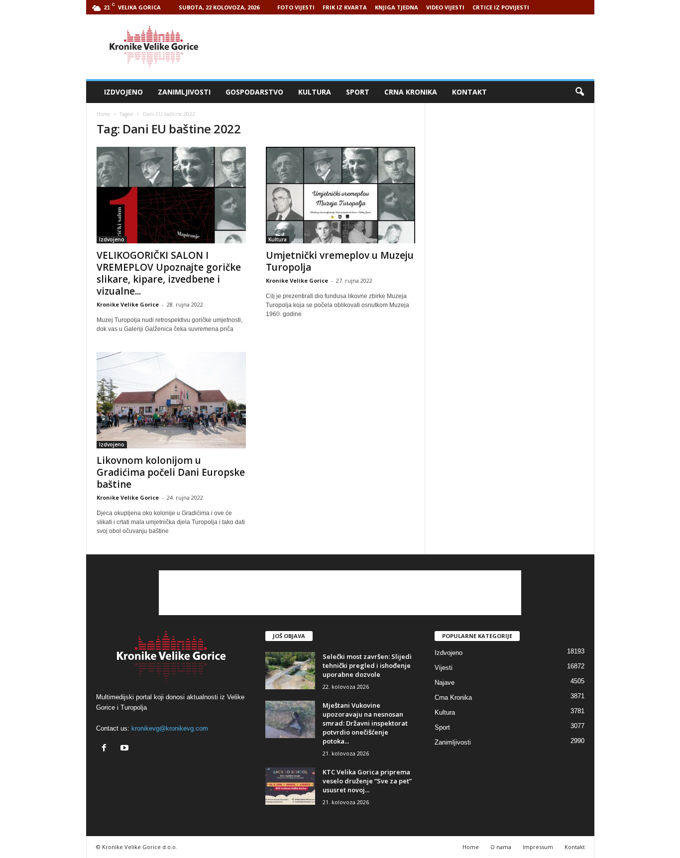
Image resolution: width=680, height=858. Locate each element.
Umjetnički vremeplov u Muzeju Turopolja (340, 261)
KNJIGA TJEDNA (396, 7)
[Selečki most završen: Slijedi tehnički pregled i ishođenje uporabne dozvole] (290, 670)
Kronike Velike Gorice (128, 304)
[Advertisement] (413, 46)
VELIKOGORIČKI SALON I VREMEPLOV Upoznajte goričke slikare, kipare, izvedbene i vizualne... (169, 273)
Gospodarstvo (254, 92)
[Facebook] (106, 748)
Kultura (314, 92)
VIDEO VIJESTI (445, 7)
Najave (444, 682)
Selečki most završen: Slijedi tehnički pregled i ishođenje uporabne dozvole (367, 665)
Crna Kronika (410, 92)
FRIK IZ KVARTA (345, 7)
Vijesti (444, 667)
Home (103, 113)
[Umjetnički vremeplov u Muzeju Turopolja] (340, 195)
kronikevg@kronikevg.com (169, 728)
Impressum (538, 847)
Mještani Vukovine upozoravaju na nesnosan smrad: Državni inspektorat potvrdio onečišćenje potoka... (365, 723)
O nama (500, 847)
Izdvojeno (123, 92)
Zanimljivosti (184, 92)
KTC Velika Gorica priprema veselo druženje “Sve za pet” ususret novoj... (367, 780)
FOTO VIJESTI (296, 7)
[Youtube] (125, 748)
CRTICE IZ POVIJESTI (500, 7)
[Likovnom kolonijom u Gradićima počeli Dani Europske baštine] (171, 400)
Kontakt (469, 92)
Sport (357, 92)
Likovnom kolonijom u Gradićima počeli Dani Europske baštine (171, 472)
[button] (579, 92)
